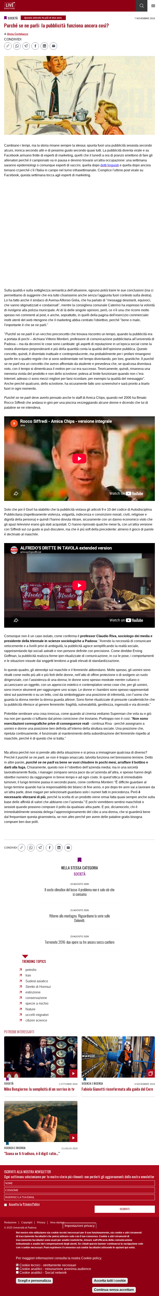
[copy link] (8, 46)
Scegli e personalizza (34, 1280)
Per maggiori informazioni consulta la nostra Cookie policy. (59, 1258)
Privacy (41, 1222)
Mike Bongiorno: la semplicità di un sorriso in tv (39, 1089)
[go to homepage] (9, 5)
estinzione (33, 992)
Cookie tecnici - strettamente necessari (47, 1265)
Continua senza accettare (114, 1289)
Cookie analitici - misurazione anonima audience (55, 1269)
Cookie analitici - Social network (43, 1272)
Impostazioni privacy (80, 1225)
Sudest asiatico (36, 981)
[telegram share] (26, 46)
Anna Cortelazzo (17, 34)
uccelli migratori (37, 1015)
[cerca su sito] (141, 6)
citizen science (36, 1020)
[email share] (53, 46)
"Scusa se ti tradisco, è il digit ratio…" (32, 1153)
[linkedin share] (44, 46)
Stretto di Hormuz (38, 986)
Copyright (26, 1222)
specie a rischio (36, 1003)
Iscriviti (125, 1209)
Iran (28, 975)
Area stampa (57, 1222)
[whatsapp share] (17, 46)
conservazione (36, 998)
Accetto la (16, 1204)
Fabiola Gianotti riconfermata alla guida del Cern (117, 1089)
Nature (30, 1009)
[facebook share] (35, 46)
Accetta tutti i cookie (110, 1280)
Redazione (10, 1222)
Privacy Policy (31, 1204)
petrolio (30, 970)
